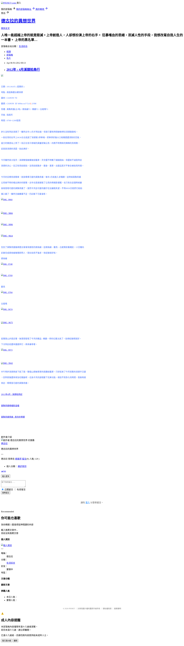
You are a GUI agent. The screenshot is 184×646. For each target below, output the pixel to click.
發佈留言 (5, 493)
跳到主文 (5, 28)
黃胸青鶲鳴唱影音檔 (10, 406)
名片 (8, 58)
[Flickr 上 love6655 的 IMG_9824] (7, 236)
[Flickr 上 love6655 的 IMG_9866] (7, 213)
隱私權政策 (107, 609)
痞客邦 (18, 459)
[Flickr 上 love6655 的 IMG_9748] (7, 264)
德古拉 (4, 443)
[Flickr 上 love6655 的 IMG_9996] (7, 224)
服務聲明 (117, 609)
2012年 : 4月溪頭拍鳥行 (23, 69)
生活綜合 (23, 46)
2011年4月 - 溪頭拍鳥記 (11, 394)
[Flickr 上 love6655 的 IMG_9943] (7, 363)
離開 (15, 641)
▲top (3, 471)
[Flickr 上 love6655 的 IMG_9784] (7, 292)
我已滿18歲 (6, 641)
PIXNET (72, 609)
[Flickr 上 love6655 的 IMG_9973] (7, 350)
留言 (24, 459)
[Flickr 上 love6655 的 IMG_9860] (7, 200)
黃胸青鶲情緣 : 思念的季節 (13, 417)
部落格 (9, 55)
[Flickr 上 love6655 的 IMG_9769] (7, 275)
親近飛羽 (22, 466)
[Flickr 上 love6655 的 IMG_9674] (7, 309)
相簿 (8, 52)
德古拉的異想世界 (18, 20)
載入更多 (5, 476)
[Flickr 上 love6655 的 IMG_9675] (7, 322)
